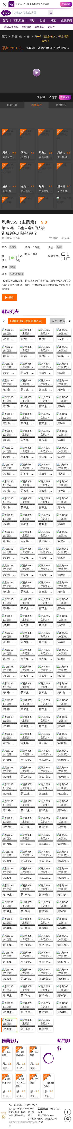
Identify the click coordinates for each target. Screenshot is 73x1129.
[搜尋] (50, 12)
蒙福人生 (17, 36)
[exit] (4, 4)
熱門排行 (61, 104)
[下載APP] (65, 97)
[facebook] (67, 1112)
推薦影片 (36, 104)
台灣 (59, 247)
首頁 (4, 36)
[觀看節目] (36, 72)
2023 (13, 247)
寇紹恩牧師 (16, 273)
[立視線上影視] (6, 13)
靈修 (12, 267)
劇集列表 (12, 104)
